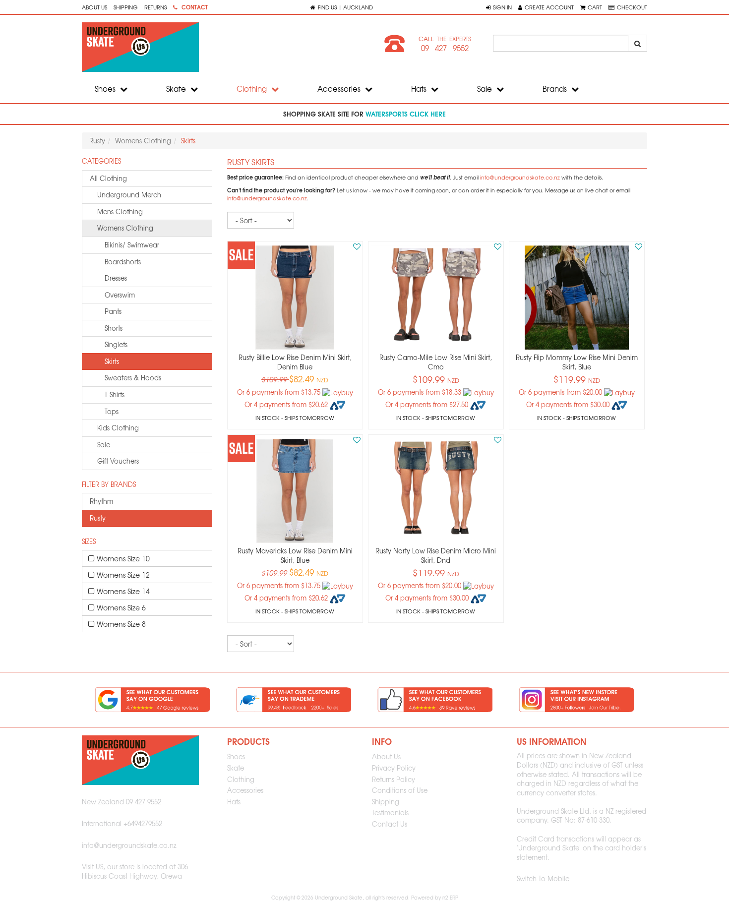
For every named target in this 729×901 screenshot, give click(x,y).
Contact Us (389, 824)
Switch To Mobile (543, 878)
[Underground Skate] (219, 47)
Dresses (116, 278)
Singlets (116, 344)
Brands (556, 88)
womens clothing (125, 228)
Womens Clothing (143, 140)
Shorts (113, 328)
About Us (94, 7)
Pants (113, 311)
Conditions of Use (399, 790)
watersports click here (405, 114)
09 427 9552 (445, 48)
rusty (98, 518)
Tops (112, 411)
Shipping (126, 7)
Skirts (112, 361)
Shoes (106, 88)
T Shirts (114, 394)
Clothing (253, 88)
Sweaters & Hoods (133, 377)
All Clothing (108, 178)
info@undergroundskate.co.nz (520, 177)
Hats (419, 88)
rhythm (101, 501)
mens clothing (120, 211)
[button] (499, 7)
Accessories (340, 88)
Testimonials (390, 812)
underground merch (129, 194)
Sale (485, 88)
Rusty (97, 140)
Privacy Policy (394, 768)
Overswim (120, 295)
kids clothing (118, 427)
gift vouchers (118, 461)
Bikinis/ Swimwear (132, 244)
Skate (177, 88)
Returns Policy (393, 779)
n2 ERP (450, 897)
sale (103, 444)
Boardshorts (123, 261)
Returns (155, 7)
